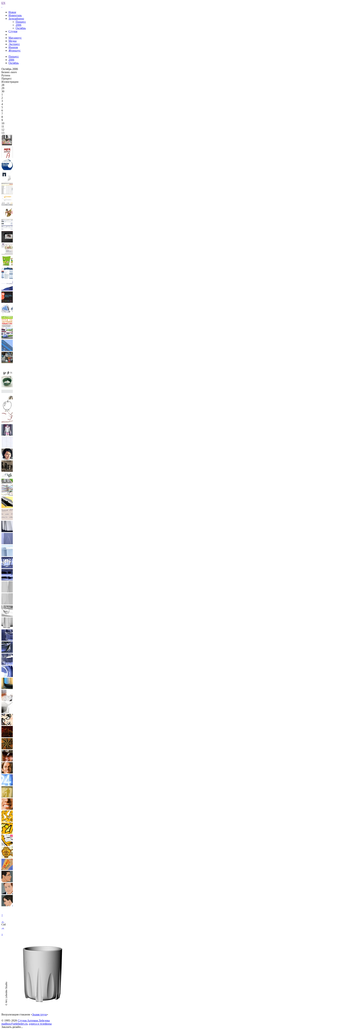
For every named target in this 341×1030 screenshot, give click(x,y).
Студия (13, 31)
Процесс (21, 21)
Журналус (15, 50)
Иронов (13, 47)
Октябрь (21, 28)
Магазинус (15, 37)
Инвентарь (15, 15)
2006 (18, 24)
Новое (12, 12)
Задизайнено (16, 18)
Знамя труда (39, 1014)
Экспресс (14, 44)
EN (3, 2)
